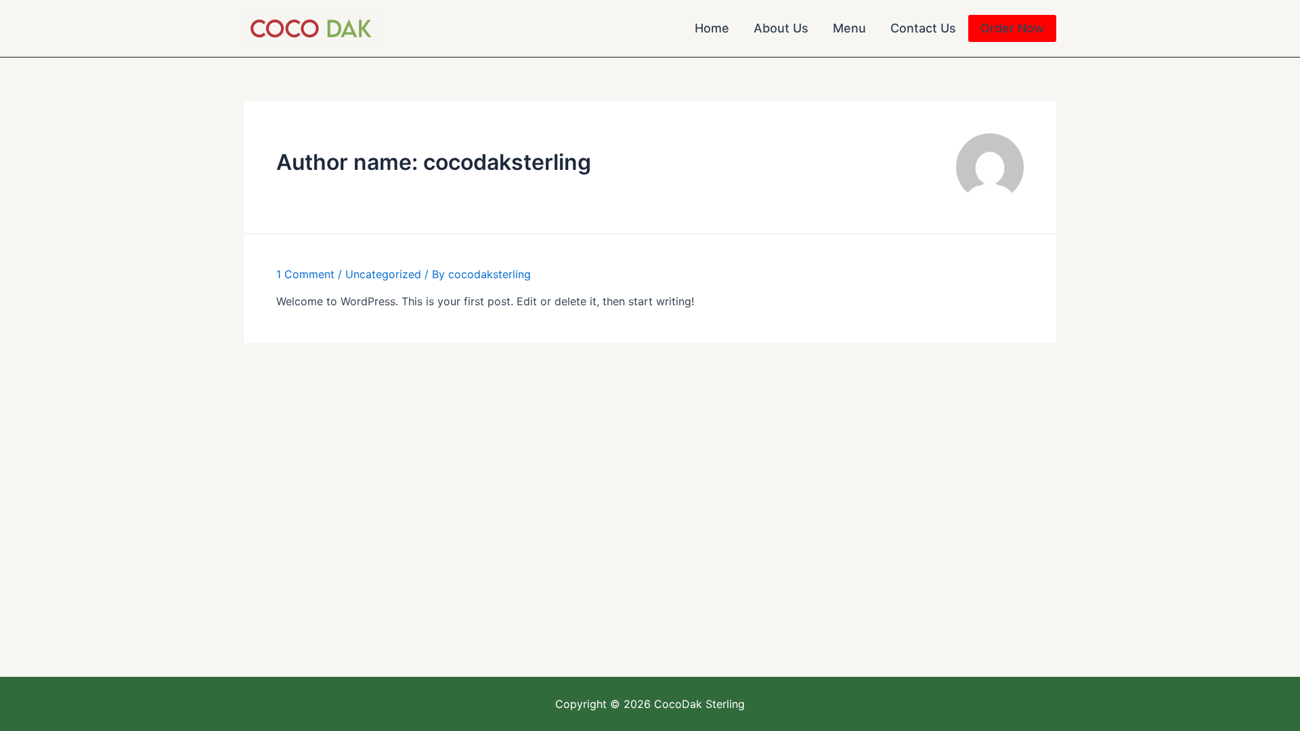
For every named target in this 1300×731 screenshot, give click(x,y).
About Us (781, 28)
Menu (849, 28)
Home (712, 28)
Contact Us (923, 28)
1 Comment (305, 274)
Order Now (1012, 28)
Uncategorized (383, 274)
